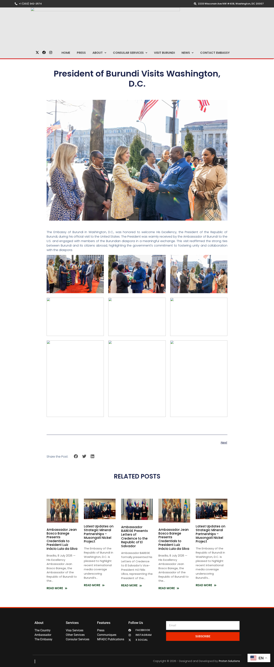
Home (66, 53)
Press (81, 53)
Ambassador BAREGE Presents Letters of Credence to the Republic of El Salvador (134, 536)
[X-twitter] (37, 52)
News (186, 53)
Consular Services (128, 53)
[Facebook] (44, 52)
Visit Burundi (164, 53)
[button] (99, 53)
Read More (55, 588)
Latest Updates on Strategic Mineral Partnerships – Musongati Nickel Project (99, 534)
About (97, 53)
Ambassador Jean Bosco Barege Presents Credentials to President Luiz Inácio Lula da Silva (62, 539)
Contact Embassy (215, 53)
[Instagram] (50, 52)
